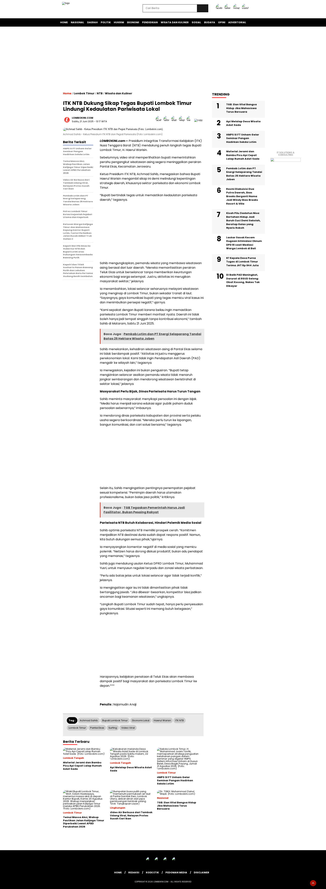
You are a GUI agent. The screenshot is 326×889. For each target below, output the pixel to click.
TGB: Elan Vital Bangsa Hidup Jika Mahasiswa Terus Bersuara (241, 108)
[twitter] (228, 8)
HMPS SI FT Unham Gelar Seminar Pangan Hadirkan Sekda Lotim (242, 138)
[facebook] (220, 8)
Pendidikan (150, 22)
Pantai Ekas (97, 728)
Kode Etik (152, 872)
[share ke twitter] (167, 120)
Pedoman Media (176, 872)
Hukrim (119, 22)
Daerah (92, 22)
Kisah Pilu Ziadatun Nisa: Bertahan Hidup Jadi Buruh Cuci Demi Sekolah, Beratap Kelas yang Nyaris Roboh (243, 220)
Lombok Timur (84, 93)
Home (64, 22)
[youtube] (246, 8)
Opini (221, 22)
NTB (100, 93)
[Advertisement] (163, 59)
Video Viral (128, 728)
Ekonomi (133, 22)
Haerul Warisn (162, 720)
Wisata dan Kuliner (175, 22)
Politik (106, 22)
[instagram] (237, 8)
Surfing (112, 728)
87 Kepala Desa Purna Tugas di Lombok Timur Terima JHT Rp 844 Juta (242, 261)
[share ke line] (190, 120)
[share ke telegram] (183, 120)
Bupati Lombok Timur (115, 720)
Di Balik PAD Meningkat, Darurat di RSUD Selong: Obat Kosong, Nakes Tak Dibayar (243, 280)
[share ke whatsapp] (175, 120)
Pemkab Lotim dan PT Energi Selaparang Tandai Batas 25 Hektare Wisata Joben (244, 174)
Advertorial (237, 22)
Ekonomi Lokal (140, 720)
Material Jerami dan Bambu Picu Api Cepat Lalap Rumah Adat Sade (242, 155)
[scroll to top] (313, 883)
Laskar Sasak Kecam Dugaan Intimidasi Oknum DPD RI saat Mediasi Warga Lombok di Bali (244, 243)
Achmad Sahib (89, 720)
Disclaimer (201, 872)
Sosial (196, 22)
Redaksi (133, 872)
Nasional (77, 22)
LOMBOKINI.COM (82, 117)
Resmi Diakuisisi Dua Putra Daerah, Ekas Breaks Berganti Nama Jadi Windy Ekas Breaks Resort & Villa (242, 196)
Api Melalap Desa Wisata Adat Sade (243, 123)
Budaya (209, 22)
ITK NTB (179, 720)
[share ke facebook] (159, 120)
